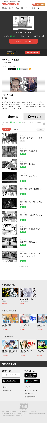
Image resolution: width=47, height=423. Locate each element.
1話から (41, 129)
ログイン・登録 (30, 8)
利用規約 (27, 387)
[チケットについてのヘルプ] (43, 36)
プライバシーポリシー (31, 390)
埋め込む (25, 69)
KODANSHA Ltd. (7, 413)
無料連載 (4, 8)
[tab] (13, 116)
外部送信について (30, 393)
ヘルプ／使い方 (6, 390)
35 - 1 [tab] (16, 129)
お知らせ (4, 387)
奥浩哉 (4, 98)
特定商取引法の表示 (31, 397)
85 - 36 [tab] (6, 129)
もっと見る (22, 266)
